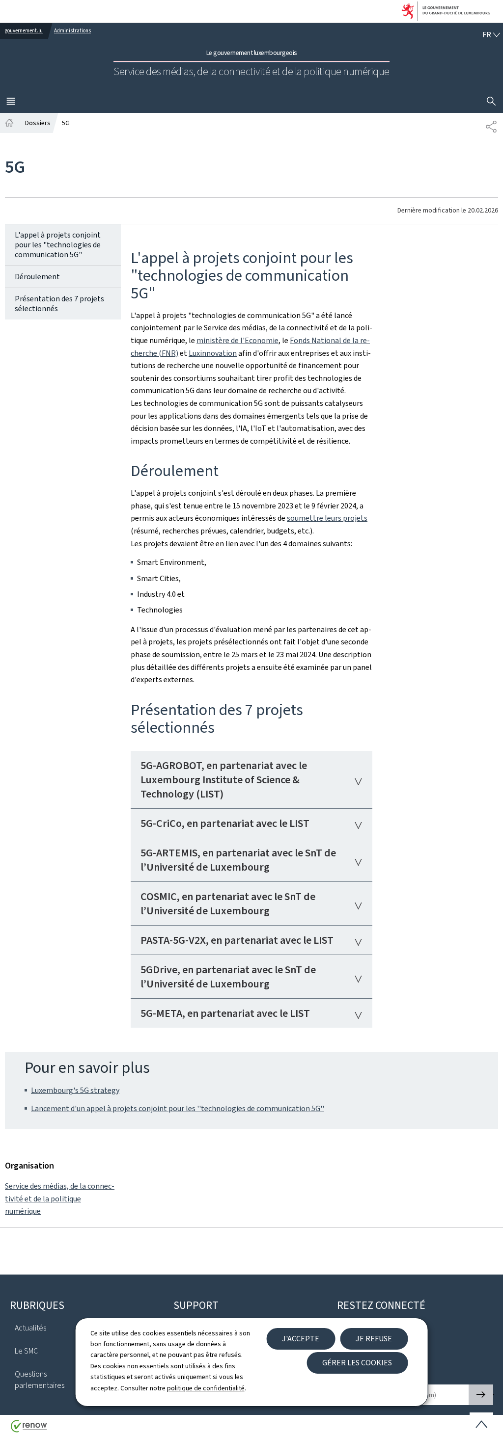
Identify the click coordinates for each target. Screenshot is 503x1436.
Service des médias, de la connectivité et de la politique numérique (59, 1198)
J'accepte (300, 1338)
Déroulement (37, 276)
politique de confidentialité (206, 1388)
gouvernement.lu (24, 30)
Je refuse (374, 1338)
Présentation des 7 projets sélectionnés (59, 303)
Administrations (72, 30)
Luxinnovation (213, 353)
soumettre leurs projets (327, 518)
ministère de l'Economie (237, 340)
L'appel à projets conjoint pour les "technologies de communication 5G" (58, 245)
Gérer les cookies (357, 1362)
